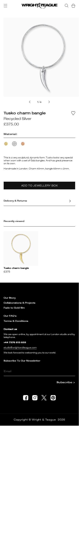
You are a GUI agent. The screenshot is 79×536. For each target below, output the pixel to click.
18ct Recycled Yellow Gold (6, 143)
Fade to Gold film (14, 307)
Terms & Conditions (16, 321)
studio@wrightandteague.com (20, 347)
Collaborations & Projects (19, 302)
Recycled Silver (14, 143)
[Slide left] (30, 102)
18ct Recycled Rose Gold (23, 143)
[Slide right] (49, 102)
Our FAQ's (10, 315)
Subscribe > (66, 382)
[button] (5, 6)
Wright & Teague (44, 419)
